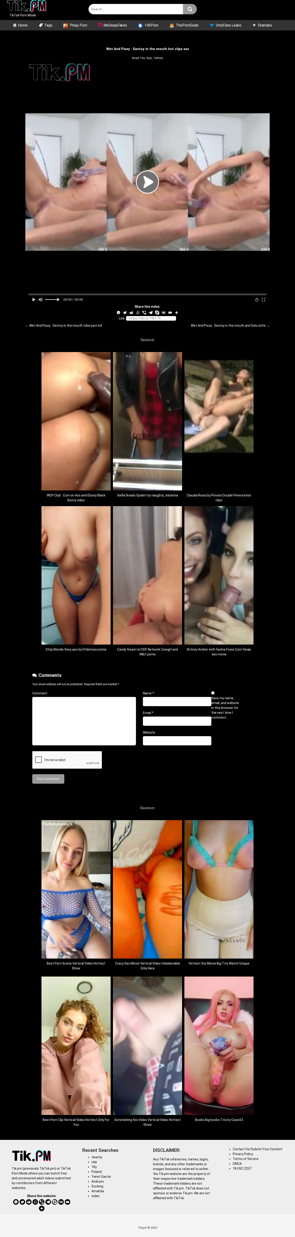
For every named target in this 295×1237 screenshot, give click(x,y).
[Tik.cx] (26, 6)
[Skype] (157, 312)
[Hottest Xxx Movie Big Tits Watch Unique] (219, 957)
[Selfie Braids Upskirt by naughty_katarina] (147, 489)
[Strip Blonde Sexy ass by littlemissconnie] (76, 643)
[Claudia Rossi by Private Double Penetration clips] (219, 489)
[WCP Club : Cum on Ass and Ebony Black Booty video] (76, 489)
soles (95, 1196)
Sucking (97, 1186)
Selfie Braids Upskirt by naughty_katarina (147, 495)
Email (148, 713)
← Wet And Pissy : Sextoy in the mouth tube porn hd (63, 325)
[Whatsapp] (138, 312)
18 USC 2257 (242, 1168)
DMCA (237, 1163)
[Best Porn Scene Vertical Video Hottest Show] (76, 957)
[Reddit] (131, 312)
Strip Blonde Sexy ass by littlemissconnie (76, 649)
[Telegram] (150, 312)
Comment (39, 693)
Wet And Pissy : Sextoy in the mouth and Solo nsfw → (230, 325)
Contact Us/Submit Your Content (257, 1149)
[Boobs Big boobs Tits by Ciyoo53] (219, 1114)
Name (148, 693)
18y (94, 1167)
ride (94, 1162)
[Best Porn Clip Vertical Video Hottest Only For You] (76, 1114)
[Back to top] (279, 1223)
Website (149, 732)
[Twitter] (125, 312)
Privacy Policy (243, 1154)
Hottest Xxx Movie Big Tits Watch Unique (219, 963)
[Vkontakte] (163, 312)
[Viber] (144, 312)
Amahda (97, 1191)
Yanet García (101, 1176)
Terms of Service (245, 1159)
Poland (96, 1172)
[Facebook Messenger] (118, 312)
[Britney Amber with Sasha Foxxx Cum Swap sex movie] (219, 643)
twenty (96, 1157)
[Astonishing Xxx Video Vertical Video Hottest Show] (147, 1114)
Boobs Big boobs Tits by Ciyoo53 (219, 1120)
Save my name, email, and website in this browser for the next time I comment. (225, 707)
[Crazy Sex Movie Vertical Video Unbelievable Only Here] (147, 957)
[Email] (170, 312)
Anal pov (97, 1181)
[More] (176, 312)
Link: (122, 318)
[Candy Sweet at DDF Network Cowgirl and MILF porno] (147, 643)
